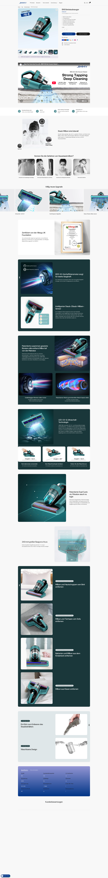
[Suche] (85, 3)
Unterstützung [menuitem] (54, 2)
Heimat (19, 6)
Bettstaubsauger (27, 6)
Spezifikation (24, 770)
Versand (66, 13)
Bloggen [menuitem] (60, 2)
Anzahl (63, 27)
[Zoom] (57, 10)
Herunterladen (34, 770)
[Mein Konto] (87, 3)
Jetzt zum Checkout (83, 34)
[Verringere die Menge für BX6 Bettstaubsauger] (63, 29)
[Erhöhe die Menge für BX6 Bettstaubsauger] (66, 29)
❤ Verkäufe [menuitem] (32, 2)
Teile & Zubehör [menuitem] (46, 2)
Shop (22, 6)
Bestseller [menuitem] (38, 2)
